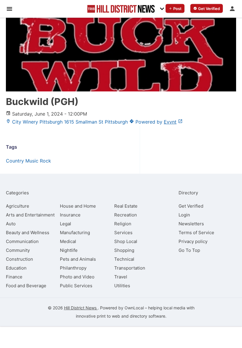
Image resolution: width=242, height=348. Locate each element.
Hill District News (81, 307)
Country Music (22, 161)
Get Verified (191, 206)
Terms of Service (196, 232)
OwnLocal (134, 307)
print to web (108, 316)
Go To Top (189, 250)
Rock (45, 161)
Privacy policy (193, 241)
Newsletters (191, 223)
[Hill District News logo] (121, 9)
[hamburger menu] (9, 8)
